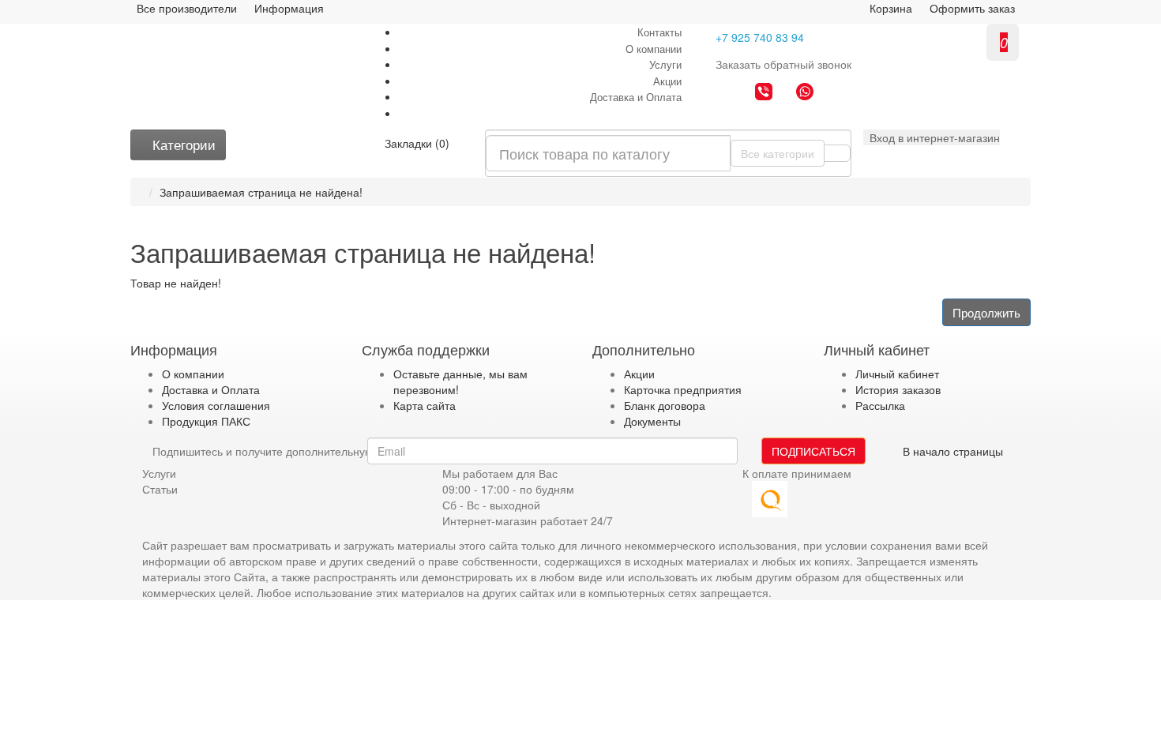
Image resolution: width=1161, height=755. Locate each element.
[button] (931, 137)
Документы (652, 421)
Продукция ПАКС (206, 421)
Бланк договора (664, 405)
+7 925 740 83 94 (760, 37)
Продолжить (986, 312)
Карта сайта (424, 405)
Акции (667, 80)
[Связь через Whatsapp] (805, 93)
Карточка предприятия (683, 389)
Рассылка (880, 405)
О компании (654, 48)
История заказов (898, 389)
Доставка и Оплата (636, 96)
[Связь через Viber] (764, 93)
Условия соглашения (216, 405)
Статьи (160, 489)
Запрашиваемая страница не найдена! (261, 192)
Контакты (659, 31)
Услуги (665, 64)
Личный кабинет (897, 373)
